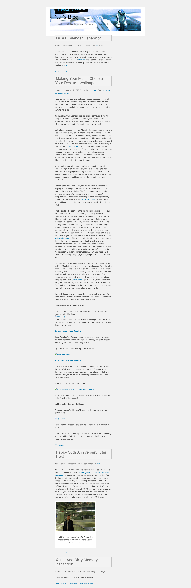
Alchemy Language (63, 238)
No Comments (61, 71)
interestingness (73, 146)
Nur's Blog (66, 17)
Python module (88, 199)
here (65, 65)
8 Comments (60, 445)
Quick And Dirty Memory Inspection (76, 562)
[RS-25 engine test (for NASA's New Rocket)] (74, 389)
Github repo (77, 280)
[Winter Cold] (61, 317)
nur (97, 45)
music (66, 93)
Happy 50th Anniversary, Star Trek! (80, 454)
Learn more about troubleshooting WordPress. (74, 583)
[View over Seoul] (62, 354)
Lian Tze (81, 60)
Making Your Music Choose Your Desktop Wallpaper (79, 80)
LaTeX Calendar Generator (78, 38)
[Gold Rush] (60, 419)
